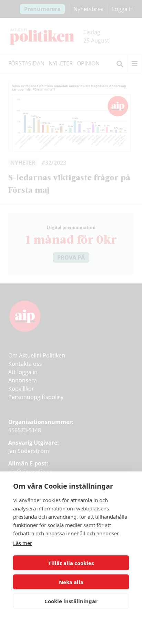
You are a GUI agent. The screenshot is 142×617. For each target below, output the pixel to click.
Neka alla (71, 582)
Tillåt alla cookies (71, 563)
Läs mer (22, 542)
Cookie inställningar (71, 601)
